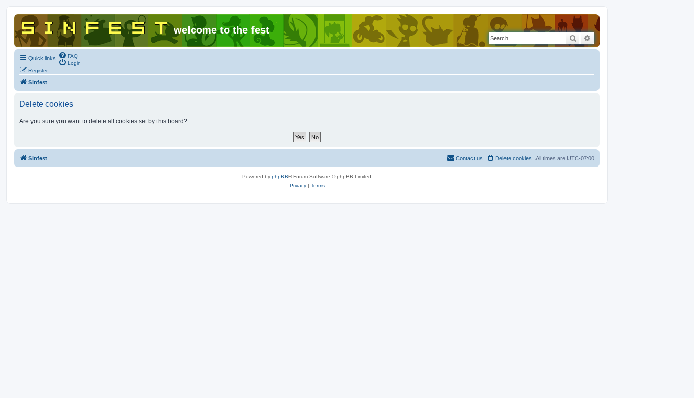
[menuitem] (68, 55)
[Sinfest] (95, 26)
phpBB (280, 176)
